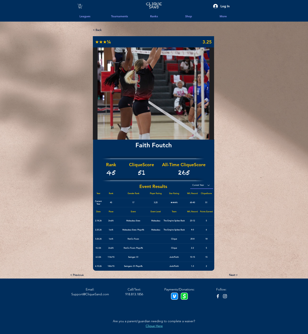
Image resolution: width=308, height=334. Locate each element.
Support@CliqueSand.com (90, 294)
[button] (223, 16)
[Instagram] (225, 296)
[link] (80, 6)
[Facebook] (217, 296)
